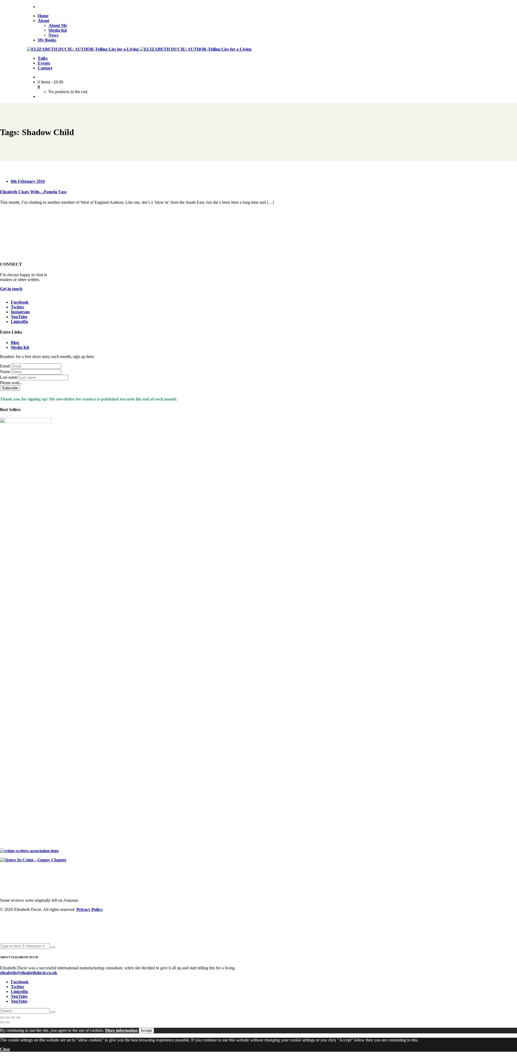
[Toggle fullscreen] (7, 1017)
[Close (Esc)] (18, 1017)
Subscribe (10, 388)
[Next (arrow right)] (7, 1022)
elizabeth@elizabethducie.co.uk (28, 972)
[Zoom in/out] (2, 1017)
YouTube (19, 316)
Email (5, 366)
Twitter (17, 307)
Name (5, 371)
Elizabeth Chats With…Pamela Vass (33, 192)
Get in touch (11, 288)
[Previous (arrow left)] (2, 1022)
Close (5, 1049)
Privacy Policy (89, 909)
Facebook (20, 302)
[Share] (13, 1017)
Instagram (20, 312)
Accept (146, 1031)
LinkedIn (19, 321)
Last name (9, 377)
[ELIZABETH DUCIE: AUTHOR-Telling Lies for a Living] (83, 49)
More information (121, 1030)
